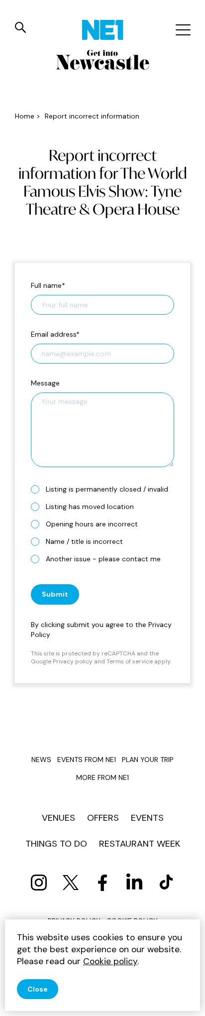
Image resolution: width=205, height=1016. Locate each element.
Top (188, 1001)
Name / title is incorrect (84, 541)
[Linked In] (134, 882)
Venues (58, 818)
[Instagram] (39, 882)
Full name (48, 285)
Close (37, 989)
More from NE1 (102, 777)
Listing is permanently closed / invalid (107, 489)
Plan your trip (148, 759)
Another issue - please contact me (103, 558)
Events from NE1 (86, 759)
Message (45, 383)
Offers (103, 818)
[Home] (102, 30)
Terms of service (129, 661)
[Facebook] (102, 882)
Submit (55, 594)
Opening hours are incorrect (92, 523)
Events (147, 818)
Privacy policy (73, 661)
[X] (71, 882)
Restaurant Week (139, 844)
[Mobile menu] (182, 29)
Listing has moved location (90, 506)
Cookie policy (110, 961)
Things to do (56, 844)
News (41, 759)
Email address (55, 334)
